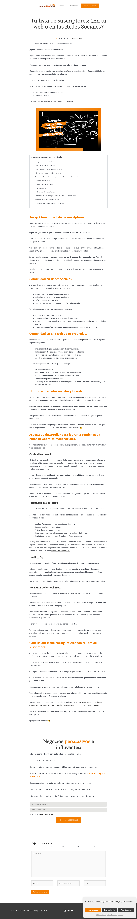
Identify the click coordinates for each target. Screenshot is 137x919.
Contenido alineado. (43, 180)
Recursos (43, 910)
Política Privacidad (112, 914)
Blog (36, 910)
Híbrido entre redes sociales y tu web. (48, 173)
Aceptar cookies (93, 910)
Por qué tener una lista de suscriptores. (48, 162)
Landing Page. (41, 188)
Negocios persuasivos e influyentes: (47, 199)
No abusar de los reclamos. (46, 192)
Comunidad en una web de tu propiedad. (48, 169)
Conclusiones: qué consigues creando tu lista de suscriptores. (55, 195)
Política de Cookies (101, 914)
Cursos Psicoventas (18, 910)
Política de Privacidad (46, 814)
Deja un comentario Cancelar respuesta (50, 203)
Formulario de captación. (45, 184)
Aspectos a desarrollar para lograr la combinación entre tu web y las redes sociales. (63, 177)
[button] (67, 6)
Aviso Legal (120, 914)
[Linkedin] (68, 910)
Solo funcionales (109, 910)
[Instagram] (65, 910)
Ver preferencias (126, 910)
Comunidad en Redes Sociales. (45, 165)
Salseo (30, 910)
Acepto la (43, 814)
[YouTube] (72, 910)
